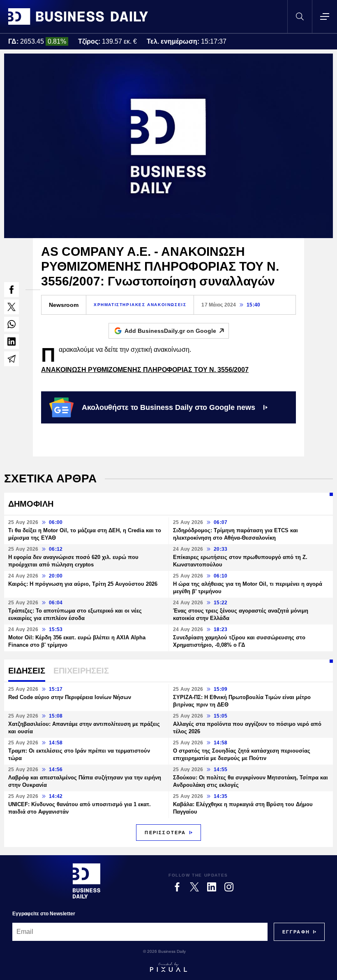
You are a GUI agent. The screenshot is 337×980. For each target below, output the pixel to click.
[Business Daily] (78, 16)
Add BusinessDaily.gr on (170, 330)
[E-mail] (11, 358)
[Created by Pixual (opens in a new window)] (168, 967)
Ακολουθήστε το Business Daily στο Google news (168, 407)
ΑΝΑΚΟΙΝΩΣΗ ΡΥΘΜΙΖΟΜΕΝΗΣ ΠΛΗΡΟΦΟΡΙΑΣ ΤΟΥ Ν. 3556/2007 (145, 369)
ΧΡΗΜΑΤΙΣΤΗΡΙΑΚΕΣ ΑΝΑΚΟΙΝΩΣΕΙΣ (140, 304)
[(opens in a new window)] (11, 289)
